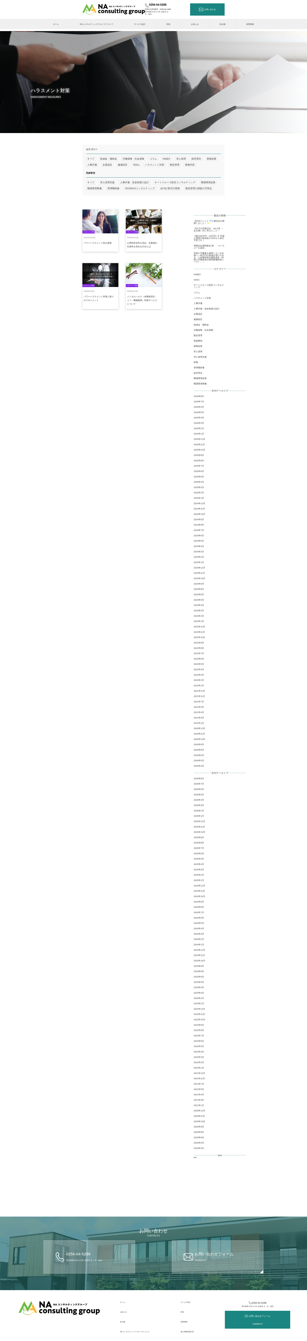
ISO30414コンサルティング (140, 188)
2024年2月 (199, 557)
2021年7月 (199, 701)
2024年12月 (199, 503)
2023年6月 (199, 594)
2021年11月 (199, 696)
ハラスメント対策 (154, 164)
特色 (168, 24)
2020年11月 (199, 734)
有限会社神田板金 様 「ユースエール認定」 (209, 247)
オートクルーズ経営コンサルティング (175, 182)
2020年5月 (199, 760)
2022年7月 (199, 653)
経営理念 (196, 158)
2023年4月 (199, 605)
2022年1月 (199, 685)
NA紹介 (167, 158)
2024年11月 (199, 509)
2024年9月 (199, 519)
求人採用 (181, 158)
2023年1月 (199, 621)
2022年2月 (199, 680)
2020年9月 (199, 744)
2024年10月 (199, 514)
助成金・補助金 (108, 158)
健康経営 (122, 164)
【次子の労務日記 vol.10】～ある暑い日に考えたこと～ (208, 229)
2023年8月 (199, 589)
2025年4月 (199, 482)
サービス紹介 (140, 24)
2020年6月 (199, 755)
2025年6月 (199, 471)
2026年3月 (199, 423)
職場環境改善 (208, 182)
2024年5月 (199, 541)
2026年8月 (199, 396)
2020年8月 (199, 750)
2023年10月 (199, 578)
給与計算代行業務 (170, 188)
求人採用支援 (107, 182)
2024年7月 (199, 530)
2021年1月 (199, 723)
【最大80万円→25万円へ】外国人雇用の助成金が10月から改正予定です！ (209, 238)
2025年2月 (199, 492)
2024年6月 (199, 535)
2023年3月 (199, 610)
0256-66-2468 (165, 9)
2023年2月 (199, 616)
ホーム (56, 24)
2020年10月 (199, 739)
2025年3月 (199, 487)
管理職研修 (113, 188)
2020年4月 (199, 766)
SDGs (136, 164)
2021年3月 (199, 718)
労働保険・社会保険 (133, 158)
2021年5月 (199, 707)
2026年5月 (199, 412)
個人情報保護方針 (187, 1332)
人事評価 (92, 164)
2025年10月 (199, 450)
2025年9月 (199, 455)
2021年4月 (199, 712)
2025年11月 (199, 444)
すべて (90, 158)
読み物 (222, 24)
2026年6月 (199, 407)
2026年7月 (199, 401)
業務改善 (211, 158)
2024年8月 (199, 525)
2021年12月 (199, 691)
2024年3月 (199, 551)
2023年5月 (199, 600)
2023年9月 (199, 584)
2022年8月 (199, 648)
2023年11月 (199, 573)
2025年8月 (199, 460)
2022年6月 (199, 659)
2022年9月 (199, 643)
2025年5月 (199, 476)
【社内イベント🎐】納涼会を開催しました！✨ (209, 222)
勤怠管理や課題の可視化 (198, 188)
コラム (153, 158)
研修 (196, 362)
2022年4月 (199, 669)
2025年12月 (199, 439)
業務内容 (190, 164)
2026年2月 (199, 428)
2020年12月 (199, 728)
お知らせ (195, 24)
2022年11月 (199, 632)
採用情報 (250, 24)
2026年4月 (199, 417)
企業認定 (107, 164)
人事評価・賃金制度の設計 (134, 182)
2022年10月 (199, 637)
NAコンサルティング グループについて (135, 1332)
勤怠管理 (174, 164)
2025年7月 (199, 466)
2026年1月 (199, 434)
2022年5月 (199, 664)
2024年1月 (199, 562)
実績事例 (198, 341)
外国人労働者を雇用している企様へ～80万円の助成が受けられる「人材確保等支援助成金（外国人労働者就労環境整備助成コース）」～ (209, 257)
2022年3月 (199, 675)
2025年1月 (199, 498)
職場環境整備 (94, 188)
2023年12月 (199, 568)
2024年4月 (199, 546)
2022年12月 (199, 626)
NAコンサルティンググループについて (96, 24)
